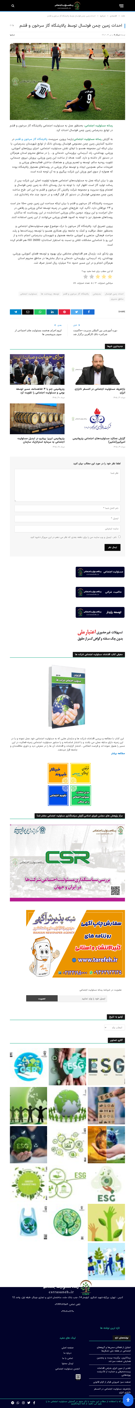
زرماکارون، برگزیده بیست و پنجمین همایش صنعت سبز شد (114, 1359)
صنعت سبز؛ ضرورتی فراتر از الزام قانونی (112, 1382)
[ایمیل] (122, 168)
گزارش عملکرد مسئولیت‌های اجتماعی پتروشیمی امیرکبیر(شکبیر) (99, 440)
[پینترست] (122, 159)
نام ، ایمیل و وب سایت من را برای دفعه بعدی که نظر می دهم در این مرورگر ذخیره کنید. (73, 537)
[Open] (128, 1399)
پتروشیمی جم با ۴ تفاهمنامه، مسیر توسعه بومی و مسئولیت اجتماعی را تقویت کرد (40, 391)
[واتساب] (122, 184)
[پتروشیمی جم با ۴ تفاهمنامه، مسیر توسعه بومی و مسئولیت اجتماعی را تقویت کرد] (37, 369)
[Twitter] (29, 1403)
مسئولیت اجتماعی (28, 294)
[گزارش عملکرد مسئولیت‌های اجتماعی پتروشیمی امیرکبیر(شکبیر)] (97, 418)
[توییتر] (122, 142)
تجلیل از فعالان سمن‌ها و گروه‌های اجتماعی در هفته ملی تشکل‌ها (114, 1349)
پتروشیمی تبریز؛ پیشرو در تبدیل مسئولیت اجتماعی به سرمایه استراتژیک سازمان (41, 440)
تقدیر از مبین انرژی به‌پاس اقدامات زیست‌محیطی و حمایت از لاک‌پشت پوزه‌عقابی (114, 1371)
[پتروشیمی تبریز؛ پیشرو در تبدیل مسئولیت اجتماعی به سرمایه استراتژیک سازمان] (37, 418)
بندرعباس (97, 294)
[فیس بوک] (122, 134)
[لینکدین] (122, 151)
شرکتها (12, 35)
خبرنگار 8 (117, 35)
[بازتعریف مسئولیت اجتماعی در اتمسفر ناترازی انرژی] (97, 369)
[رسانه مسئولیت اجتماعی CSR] (67, 6)
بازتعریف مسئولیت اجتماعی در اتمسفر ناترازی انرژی (100, 391)
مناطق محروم (117, 299)
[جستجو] (13, 6)
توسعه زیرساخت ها (50, 294)
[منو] (121, 6)
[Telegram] (122, 176)
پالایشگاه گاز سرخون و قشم (31, 139)
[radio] (110, 277)
